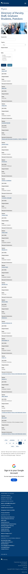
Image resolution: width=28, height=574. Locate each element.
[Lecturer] (6, 58)
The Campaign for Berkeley (7, 545)
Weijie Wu (4, 105)
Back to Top (24, 572)
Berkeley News (5, 543)
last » (18, 446)
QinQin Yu (4, 379)
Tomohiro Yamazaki (6, 198)
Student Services (5, 529)
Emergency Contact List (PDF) (8, 510)
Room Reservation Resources (8, 517)
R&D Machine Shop (5, 531)
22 (10, 443)
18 (19, 440)
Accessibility (24, 563)
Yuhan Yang (4, 232)
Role (2, 52)
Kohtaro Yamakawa (6, 180)
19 (22, 440)
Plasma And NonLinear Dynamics (10, 139)
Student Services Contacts (7, 507)
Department (4, 47)
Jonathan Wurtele (6, 123)
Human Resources (5, 522)
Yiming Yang (5, 215)
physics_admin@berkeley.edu (8, 503)
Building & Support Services (7, 525)
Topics (3, 42)
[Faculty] (6, 55)
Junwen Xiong (5, 144)
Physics (4, 9)
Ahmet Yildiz (5, 301)
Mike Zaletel (5, 396)
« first (6, 440)
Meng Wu (4, 88)
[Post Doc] (6, 60)
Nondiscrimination (22, 565)
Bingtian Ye (4, 249)
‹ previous (12, 440)
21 (7, 443)
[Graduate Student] (6, 57)
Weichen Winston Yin (7, 323)
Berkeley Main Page (6, 540)
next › (13, 446)
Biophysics (4, 317)
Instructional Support (6, 527)
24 (17, 443)
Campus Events (5, 549)
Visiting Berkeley (5, 547)
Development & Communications (8, 524)
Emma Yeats (5, 267)
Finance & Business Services (7, 518)
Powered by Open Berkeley (20, 562)
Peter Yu (4, 357)
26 (24, 443)
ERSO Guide (3, 520)
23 (14, 443)
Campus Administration (7, 542)
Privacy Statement (5, 512)
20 (25, 440)
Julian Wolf (4, 71)
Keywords (4, 37)
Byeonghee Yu (5, 340)
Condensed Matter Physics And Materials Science (14, 373)
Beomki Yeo (5, 284)
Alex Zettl (4, 417)
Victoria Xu (4, 161)
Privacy (25, 567)
